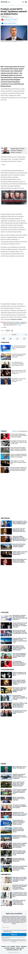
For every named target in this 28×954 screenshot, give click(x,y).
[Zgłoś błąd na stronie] (24, 338)
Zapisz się (14, 934)
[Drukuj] (11, 338)
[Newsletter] (4, 338)
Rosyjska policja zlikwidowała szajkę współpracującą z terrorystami (19, 355)
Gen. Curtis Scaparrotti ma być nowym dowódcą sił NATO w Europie (19, 347)
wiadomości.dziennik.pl (10, 5)
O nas (8, 946)
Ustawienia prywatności (12, 949)
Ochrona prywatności (9, 948)
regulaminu (19, 930)
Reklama (13, 946)
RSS (21, 949)
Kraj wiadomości (23, 431)
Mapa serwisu (20, 948)
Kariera (18, 946)
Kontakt (4, 946)
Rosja (8, 330)
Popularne (14, 431)
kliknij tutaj (14, 941)
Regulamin (23, 946)
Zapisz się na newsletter (10, 23)
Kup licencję (18, 324)
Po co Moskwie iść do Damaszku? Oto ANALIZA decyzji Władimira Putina (18, 364)
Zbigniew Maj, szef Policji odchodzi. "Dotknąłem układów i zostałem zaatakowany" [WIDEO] (17, 150)
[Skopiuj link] (17, 338)
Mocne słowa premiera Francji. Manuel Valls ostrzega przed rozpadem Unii (19, 372)
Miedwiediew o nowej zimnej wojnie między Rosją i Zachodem (19, 380)
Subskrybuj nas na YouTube (10, 19)
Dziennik (2, 5)
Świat (18, 5)
